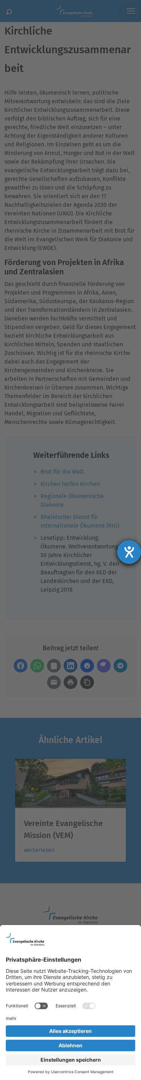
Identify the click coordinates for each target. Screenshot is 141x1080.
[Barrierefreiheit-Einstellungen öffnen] (129, 552)
